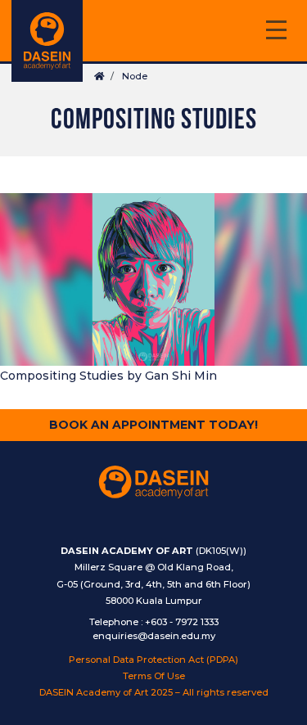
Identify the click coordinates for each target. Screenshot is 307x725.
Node (134, 76)
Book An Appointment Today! (153, 424)
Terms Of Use (154, 676)
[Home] (47, 41)
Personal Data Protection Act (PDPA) (153, 659)
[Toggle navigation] (276, 32)
